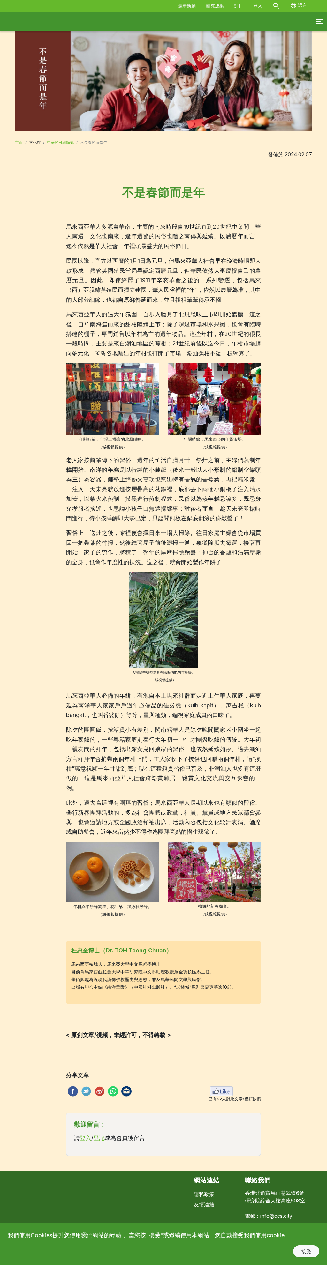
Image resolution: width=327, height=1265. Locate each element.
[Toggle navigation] (319, 21)
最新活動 (187, 6)
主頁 (19, 142)
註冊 (238, 6)
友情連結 (204, 1204)
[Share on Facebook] (72, 1091)
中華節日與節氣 (60, 142)
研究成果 (215, 6)
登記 (99, 1138)
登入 (257, 6)
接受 (306, 1251)
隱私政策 (204, 1194)
